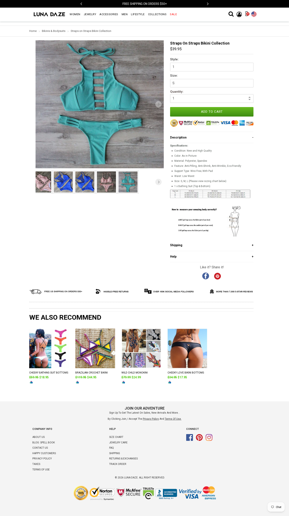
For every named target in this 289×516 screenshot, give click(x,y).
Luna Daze (131, 477)
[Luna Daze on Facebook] (189, 440)
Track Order (117, 464)
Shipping (114, 453)
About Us (38, 437)
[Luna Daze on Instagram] (209, 440)
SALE (173, 14)
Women (75, 14)
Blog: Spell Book (43, 442)
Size (173, 75)
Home (33, 31)
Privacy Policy (42, 458)
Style (174, 59)
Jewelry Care (118, 442)
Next (207, 4)
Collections (157, 14)
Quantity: (176, 92)
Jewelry (90, 14)
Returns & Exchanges (123, 458)
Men (125, 14)
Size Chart (116, 437)
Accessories (108, 14)
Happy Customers (44, 453)
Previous (81, 4)
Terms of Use (173, 418)
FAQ (111, 447)
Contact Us (40, 447)
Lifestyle (138, 14)
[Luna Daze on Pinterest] (199, 440)
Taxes (36, 464)
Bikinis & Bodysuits (53, 31)
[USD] (254, 13)
